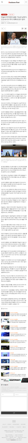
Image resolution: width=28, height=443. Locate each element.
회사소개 (4, 424)
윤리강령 (9, 424)
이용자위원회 (23, 424)
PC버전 (14, 421)
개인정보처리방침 (16, 424)
